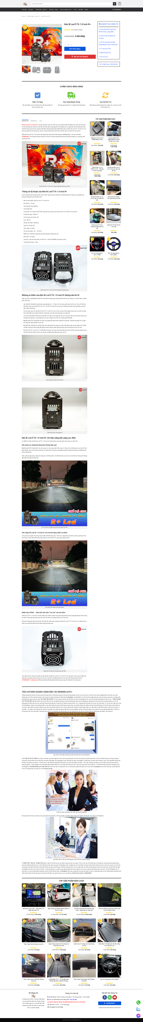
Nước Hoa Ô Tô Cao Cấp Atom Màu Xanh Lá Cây (97, 226)
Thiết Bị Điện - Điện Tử (33, 16)
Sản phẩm (30, 9)
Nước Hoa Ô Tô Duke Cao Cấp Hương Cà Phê (113, 197)
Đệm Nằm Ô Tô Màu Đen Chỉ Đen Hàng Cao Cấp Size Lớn (109, 944)
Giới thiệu (80, 9)
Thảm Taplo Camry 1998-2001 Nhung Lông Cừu (33, 980)
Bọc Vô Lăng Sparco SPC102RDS (109, 979)
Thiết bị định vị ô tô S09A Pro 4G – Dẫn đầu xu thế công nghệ (97, 169)
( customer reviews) (76, 29)
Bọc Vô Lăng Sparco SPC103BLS (113, 254)
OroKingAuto (69, 697)
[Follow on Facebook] (104, 997)
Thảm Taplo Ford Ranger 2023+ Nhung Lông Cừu (84, 980)
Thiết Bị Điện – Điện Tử (41, 9)
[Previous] (24, 44)
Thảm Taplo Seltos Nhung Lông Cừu (33, 944)
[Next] (58, 44)
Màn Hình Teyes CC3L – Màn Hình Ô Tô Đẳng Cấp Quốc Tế (33, 909)
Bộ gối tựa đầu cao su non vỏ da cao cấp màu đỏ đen (113, 169)
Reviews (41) (34, 120)
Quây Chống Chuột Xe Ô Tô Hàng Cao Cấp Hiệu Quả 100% (59, 944)
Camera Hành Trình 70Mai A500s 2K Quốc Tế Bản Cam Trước (114, 139)
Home (23, 16)
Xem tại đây (73, 999)
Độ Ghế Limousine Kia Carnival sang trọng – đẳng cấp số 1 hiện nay (84, 909)
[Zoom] (23, 62)
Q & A (40, 120)
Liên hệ (86, 9)
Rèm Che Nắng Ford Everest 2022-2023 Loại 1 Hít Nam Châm (109, 909)
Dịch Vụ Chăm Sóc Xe (65, 9)
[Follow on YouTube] (114, 997)
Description (25, 120)
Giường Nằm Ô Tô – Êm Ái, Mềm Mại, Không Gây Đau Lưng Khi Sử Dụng (59, 980)
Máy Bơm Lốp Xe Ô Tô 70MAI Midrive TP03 (97, 138)
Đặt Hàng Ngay (74, 49)
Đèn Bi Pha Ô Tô (45, 16)
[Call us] (109, 997)
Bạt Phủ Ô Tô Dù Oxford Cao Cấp (113, 225)
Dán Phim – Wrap (53, 9)
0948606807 (25, 136)
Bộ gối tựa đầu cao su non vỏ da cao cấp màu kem (97, 198)
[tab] (25, 121)
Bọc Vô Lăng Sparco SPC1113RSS (97, 254)
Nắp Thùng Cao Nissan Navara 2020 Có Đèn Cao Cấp (59, 909)
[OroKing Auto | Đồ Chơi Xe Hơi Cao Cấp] (25, 3)
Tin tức (75, 9)
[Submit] (114, 3)
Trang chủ (24, 9)
